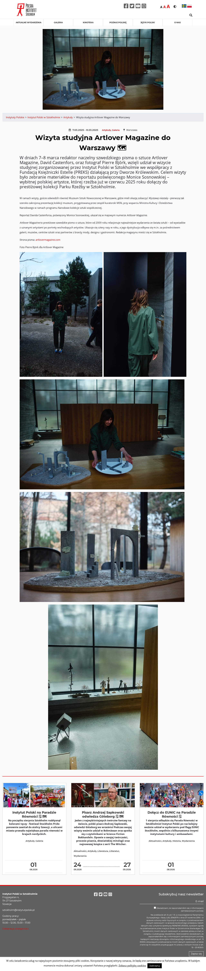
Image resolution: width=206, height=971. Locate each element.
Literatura (103, 851)
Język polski (147, 22)
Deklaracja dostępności (15, 928)
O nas (177, 22)
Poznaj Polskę (117, 22)
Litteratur (114, 851)
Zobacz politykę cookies (132, 965)
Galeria (58, 22)
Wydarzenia (80, 856)
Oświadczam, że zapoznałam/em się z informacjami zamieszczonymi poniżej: (180, 909)
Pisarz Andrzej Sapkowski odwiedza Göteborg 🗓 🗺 (103, 814)
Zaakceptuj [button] (154, 965)
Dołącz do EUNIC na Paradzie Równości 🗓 (172, 814)
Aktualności (80, 851)
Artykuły (106, 130)
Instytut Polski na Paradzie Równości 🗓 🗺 (34, 814)
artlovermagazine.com (48, 239)
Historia (177, 841)
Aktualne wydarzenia (28, 22)
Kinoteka (88, 22)
